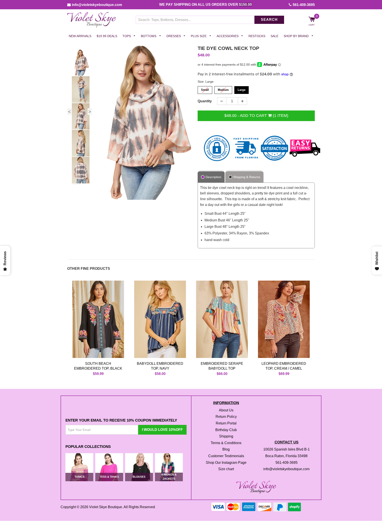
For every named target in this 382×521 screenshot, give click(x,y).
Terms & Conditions (226, 443)
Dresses (174, 36)
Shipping (226, 436)
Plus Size (199, 36)
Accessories (228, 36)
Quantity (205, 101)
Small (205, 89)
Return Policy (226, 417)
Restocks (256, 36)
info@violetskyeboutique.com (97, 5)
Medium (223, 89)
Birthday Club (226, 430)
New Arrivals (80, 36)
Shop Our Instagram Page (226, 462)
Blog (226, 449)
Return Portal (226, 423)
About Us (226, 410)
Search (269, 20)
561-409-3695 (304, 5)
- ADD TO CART (256, 115)
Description (213, 177)
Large (241, 89)
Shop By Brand (296, 36)
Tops (127, 36)
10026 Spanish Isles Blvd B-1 (286, 449)
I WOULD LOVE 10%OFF (162, 430)
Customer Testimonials (226, 456)
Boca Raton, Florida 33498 (286, 456)
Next (90, 111)
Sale (274, 36)
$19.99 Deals (107, 36)
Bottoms (149, 36)
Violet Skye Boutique (105, 507)
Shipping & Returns (246, 177)
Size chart (226, 469)
